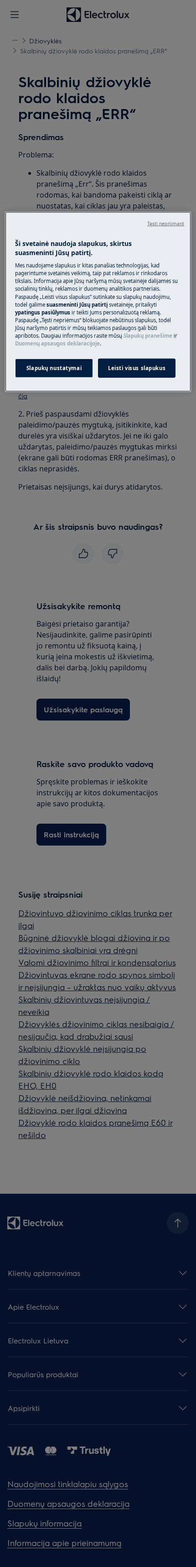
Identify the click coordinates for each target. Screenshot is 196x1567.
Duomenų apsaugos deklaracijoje (57, 343)
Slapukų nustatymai (54, 368)
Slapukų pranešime (148, 335)
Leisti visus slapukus (136, 368)
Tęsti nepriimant (166, 223)
